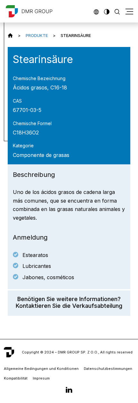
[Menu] (129, 11)
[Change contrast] (106, 11)
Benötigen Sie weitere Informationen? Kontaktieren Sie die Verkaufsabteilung (69, 302)
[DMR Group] (10, 35)
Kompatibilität (16, 378)
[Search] (117, 11)
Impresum (41, 378)
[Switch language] (96, 11)
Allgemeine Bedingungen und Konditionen (41, 368)
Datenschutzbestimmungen (108, 368)
